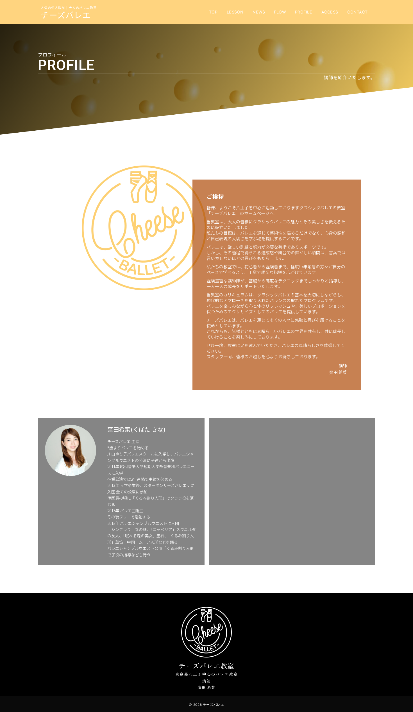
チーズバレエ (65, 15)
